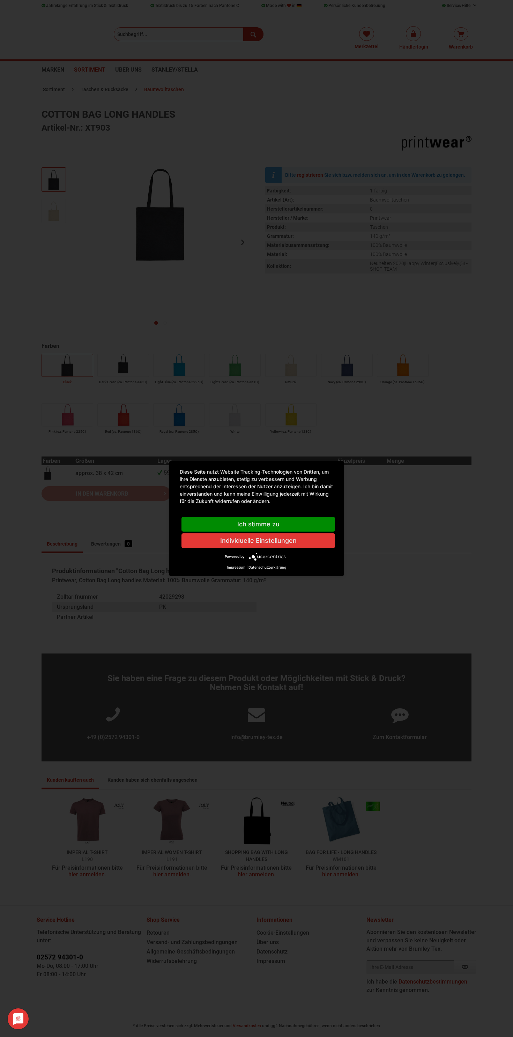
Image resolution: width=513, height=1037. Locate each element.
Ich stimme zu (258, 524)
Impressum (236, 567)
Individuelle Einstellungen (258, 540)
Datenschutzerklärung (267, 567)
